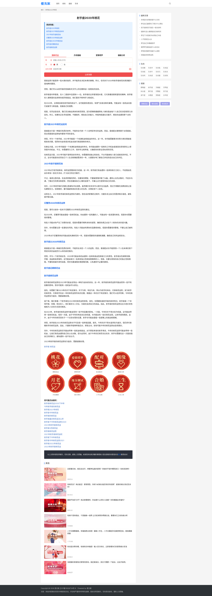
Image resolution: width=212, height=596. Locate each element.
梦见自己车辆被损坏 (148, 43)
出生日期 (48, 69)
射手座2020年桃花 (52, 28)
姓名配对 (165, 104)
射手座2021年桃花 (51, 409)
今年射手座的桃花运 (52, 406)
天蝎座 (158, 87)
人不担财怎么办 (146, 39)
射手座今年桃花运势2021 (54, 440)
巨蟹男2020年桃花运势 (54, 38)
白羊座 (165, 95)
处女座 (143, 91)
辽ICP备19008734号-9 (68, 588)
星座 (70, 3)
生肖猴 (158, 75)
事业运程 (155, 104)
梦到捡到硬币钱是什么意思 (150, 51)
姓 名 (48, 60)
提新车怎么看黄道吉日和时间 (151, 31)
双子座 (165, 91)
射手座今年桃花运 (51, 413)
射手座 (46, 347)
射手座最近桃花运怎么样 (54, 419)
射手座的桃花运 (50, 416)
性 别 (48, 65)
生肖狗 (165, 75)
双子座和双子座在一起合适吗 (151, 27)
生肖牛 (150, 72)
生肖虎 (150, 75)
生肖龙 (165, 72)
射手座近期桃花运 (52, 44)
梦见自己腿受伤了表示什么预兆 (152, 24)
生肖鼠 (165, 68)
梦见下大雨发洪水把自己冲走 (151, 35)
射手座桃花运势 (51, 47)
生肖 (76, 3)
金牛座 (143, 95)
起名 (64, 3)
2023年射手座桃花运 (52, 425)
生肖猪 (143, 68)
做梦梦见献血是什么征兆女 (150, 47)
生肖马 (158, 72)
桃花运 (52, 347)
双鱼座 (158, 95)
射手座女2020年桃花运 (54, 41)
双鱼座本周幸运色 (147, 55)
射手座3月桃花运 (51, 428)
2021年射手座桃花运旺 (53, 434)
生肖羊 (150, 68)
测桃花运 (144, 104)
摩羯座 (143, 87)
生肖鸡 (143, 75)
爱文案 (89, 588)
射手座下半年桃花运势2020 (55, 422)
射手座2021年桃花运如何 (55, 31)
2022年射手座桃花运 (52, 447)
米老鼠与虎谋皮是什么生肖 (150, 20)
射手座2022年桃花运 (52, 443)
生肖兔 (158, 68)
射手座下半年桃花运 (52, 437)
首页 (57, 3)
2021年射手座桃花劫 (53, 34)
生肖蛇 (143, 72)
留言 (119, 454)
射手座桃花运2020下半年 (54, 403)
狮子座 (150, 91)
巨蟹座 (158, 91)
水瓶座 (150, 95)
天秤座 (165, 87)
